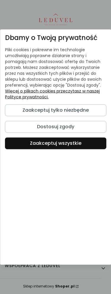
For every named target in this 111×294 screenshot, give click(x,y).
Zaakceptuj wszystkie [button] (55, 143)
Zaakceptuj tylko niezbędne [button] (55, 110)
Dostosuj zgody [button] (55, 126)
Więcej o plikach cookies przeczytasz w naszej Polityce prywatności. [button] (52, 94)
